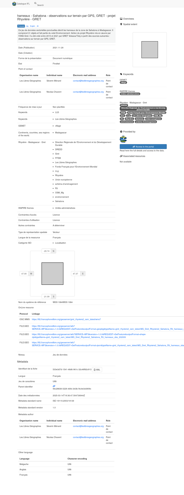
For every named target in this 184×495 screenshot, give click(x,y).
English (32, 26)
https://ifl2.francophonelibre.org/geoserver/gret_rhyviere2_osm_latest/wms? (66, 319)
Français (21, 26)
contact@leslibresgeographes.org (88, 80)
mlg (27, 26)
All (37, 26)
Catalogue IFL (23, 3)
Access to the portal (144, 146)
